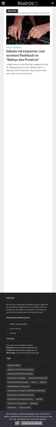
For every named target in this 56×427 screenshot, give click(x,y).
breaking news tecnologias (18, 382)
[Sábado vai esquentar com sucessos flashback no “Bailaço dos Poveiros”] (28, 30)
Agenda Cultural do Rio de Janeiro (21, 369)
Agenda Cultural (14, 365)
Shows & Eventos (13, 48)
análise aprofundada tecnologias (20, 374)
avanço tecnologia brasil (38, 378)
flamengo (33, 403)
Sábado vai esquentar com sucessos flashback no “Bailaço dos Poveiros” (25, 55)
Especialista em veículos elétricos (20, 399)
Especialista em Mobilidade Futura (21, 395)
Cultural (43, 382)
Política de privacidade (18, 324)
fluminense (12, 407)
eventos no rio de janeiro (17, 403)
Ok (17, 423)
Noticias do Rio (25, 407)
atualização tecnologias (17, 378)
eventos (39, 399)
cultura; (34, 382)
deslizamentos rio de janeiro (19, 386)
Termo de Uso (15, 328)
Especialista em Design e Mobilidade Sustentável (26, 391)
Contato (13, 333)
